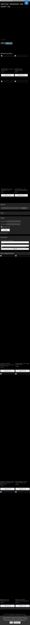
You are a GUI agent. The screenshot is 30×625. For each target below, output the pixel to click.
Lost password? (4, 233)
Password (3, 224)
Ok (11, 622)
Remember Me (6, 226)
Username (3, 221)
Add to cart (9, 43)
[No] (28, 620)
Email (2, 243)
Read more (17, 622)
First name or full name (7, 240)
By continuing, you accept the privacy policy (14, 247)
